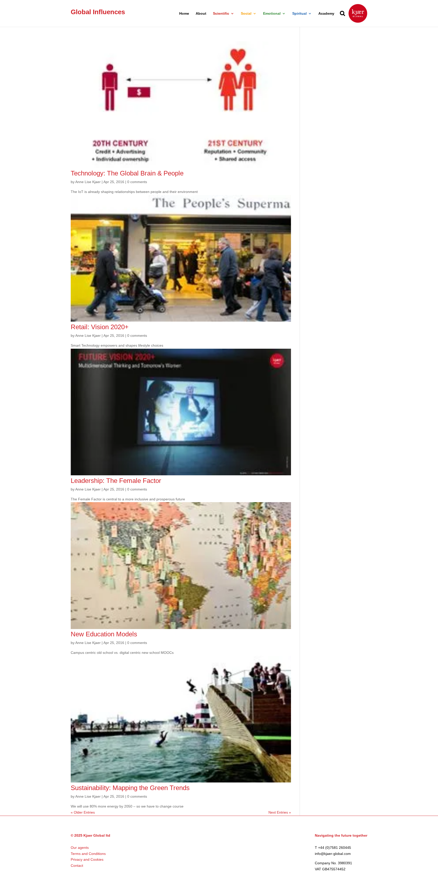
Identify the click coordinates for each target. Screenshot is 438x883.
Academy (326, 13)
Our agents (80, 848)
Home (184, 13)
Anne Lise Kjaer (88, 182)
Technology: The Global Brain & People (127, 173)
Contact (77, 866)
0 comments (137, 182)
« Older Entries (83, 812)
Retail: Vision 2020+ (100, 327)
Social (246, 13)
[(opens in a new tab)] (181, 167)
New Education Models (104, 634)
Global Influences (98, 12)
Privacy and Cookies (87, 859)
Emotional (272, 13)
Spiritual (299, 13)
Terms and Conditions (88, 854)
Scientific (221, 13)
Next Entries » (279, 812)
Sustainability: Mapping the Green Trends (130, 788)
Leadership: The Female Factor (116, 480)
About (201, 13)
